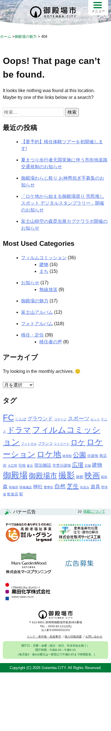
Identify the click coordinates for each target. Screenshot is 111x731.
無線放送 (48, 289)
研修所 (13, 487)
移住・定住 (32, 335)
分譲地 (92, 456)
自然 (60, 486)
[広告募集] (79, 563)
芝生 (73, 486)
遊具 (95, 486)
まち (43, 271)
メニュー (98, 11)
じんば (20, 419)
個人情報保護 (73, 636)
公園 (79, 454)
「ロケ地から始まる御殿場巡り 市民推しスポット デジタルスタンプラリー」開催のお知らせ (62, 203)
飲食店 (12, 494)
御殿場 (15, 475)
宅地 (22, 465)
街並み (84, 487)
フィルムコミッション (44, 257)
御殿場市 (43, 475)
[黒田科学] (29, 591)
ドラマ (19, 429)
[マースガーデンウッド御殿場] (29, 563)
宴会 (30, 465)
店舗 (88, 465)
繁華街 (48, 487)
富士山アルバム (37, 312)
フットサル (29, 443)
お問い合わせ (93, 636)
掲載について (94, 511)
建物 (43, 264)
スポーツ (78, 418)
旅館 (79, 477)
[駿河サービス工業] (79, 533)
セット (95, 419)
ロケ (78, 442)
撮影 (66, 475)
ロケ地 (49, 454)
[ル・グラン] (29, 533)
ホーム (5, 36)
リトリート (61, 443)
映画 (92, 475)
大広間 (12, 465)
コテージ (60, 419)
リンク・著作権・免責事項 (44, 636)
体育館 (67, 456)
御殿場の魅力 (34, 300)
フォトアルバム (37, 323)
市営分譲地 (61, 465)
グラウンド (40, 418)
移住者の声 (50, 341)
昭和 (104, 477)
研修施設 (25, 487)
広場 (77, 465)
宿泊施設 (42, 465)
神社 (38, 486)
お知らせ (30, 282)
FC (8, 417)
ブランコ (45, 443)
